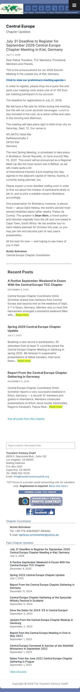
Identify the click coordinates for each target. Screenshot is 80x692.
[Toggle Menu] (74, 5)
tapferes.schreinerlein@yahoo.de (39, 534)
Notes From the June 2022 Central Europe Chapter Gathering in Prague (41, 660)
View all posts (18, 671)
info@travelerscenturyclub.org (31, 476)
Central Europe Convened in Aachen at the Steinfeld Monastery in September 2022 (41, 647)
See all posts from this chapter (26, 418)
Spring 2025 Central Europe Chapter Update (34, 328)
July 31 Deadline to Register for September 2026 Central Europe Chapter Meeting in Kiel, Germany (34, 45)
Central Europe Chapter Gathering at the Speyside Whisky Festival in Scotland (40, 599)
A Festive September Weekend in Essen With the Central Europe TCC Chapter (37, 283)
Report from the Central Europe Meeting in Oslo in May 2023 (40, 634)
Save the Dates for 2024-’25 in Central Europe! (39, 610)
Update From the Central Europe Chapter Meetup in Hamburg (41, 621)
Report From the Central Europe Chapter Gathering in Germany (37, 374)
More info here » (58, 485)
